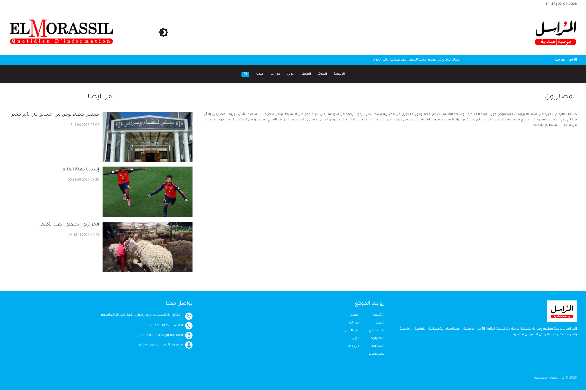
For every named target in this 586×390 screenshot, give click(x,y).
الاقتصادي (377, 331)
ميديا (259, 74)
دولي (290, 74)
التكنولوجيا (376, 338)
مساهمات (376, 354)
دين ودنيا (352, 346)
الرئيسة (339, 74)
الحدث (322, 74)
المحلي (306, 74)
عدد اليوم (352, 331)
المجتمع (378, 346)
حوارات (275, 74)
